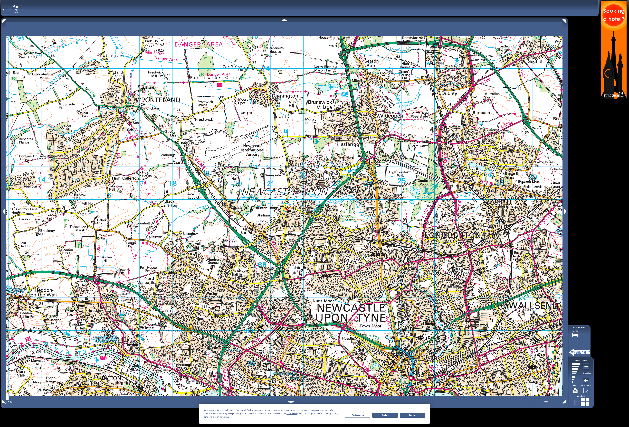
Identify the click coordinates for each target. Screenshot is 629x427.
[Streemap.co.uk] (10, 7)
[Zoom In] (586, 381)
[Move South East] (565, 401)
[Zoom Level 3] (575, 377)
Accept (412, 415)
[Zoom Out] (586, 366)
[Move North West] (3, 20)
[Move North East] (565, 20)
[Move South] (291, 402)
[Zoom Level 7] (575, 366)
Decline (385, 415)
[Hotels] (575, 334)
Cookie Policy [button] (292, 413)
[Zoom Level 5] (575, 371)
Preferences (358, 415)
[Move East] (565, 211)
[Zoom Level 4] (575, 374)
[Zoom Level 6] (575, 369)
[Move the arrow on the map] (586, 389)
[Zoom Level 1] (575, 382)
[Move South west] (3, 401)
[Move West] (3, 211)
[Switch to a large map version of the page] (581, 401)
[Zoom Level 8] (575, 364)
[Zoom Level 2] (575, 379)
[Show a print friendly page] (575, 389)
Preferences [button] (224, 417)
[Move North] (284, 20)
